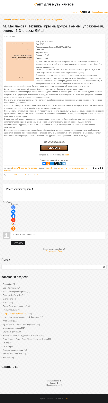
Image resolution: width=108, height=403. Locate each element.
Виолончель (8, 299)
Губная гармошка (10, 310)
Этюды (61, 168)
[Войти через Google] (13, 224)
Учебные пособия (27, 20)
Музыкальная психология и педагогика (19, 324)
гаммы (73, 168)
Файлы (15, 20)
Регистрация (51, 251)
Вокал (5, 302)
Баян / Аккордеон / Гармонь (14, 291)
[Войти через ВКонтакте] (13, 212)
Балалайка (7, 284)
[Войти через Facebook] (13, 216)
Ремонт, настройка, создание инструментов (21, 335)
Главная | (75, 12)
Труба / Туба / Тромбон (12, 354)
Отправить (18, 243)
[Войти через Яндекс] (13, 220)
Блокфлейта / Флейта (12, 295)
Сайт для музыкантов (54, 4)
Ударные (6, 357)
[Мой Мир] (52, 163)
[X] (56, 163)
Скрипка (6, 346)
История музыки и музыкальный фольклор (21, 317)
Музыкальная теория (12, 328)
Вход (60, 251)
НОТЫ (67, 168)
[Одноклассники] (48, 163)
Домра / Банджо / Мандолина (49, 20)
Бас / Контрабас (10, 288)
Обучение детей (10, 332)
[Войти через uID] (13, 207)
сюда (66, 155)
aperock (49, 168)
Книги (84, 11)
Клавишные (8, 321)
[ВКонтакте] (44, 163)
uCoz (66, 398)
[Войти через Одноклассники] (13, 228)
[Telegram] (64, 163)
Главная (6, 20)
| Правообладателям (99, 12)
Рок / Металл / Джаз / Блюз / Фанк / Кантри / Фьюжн (25, 339)
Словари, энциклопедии (13, 350)
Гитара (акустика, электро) (14, 306)
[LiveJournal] (60, 163)
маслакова (81, 168)
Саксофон (7, 343)
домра (7, 170)
